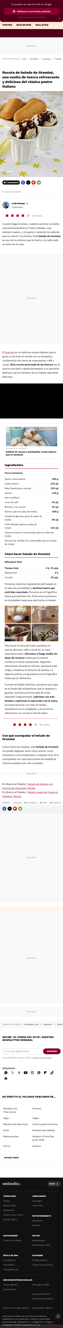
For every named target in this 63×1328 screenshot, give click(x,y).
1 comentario (12, 182)
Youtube (25, 1072)
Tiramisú (56, 802)
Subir (52, 1184)
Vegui (6, 1118)
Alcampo (47, 59)
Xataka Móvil (9, 1205)
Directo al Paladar (12, 1240)
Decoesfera (9, 1265)
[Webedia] (11, 1185)
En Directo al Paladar (16, 448)
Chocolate (32, 802)
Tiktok (52, 1072)
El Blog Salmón (39, 1260)
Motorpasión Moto (41, 1245)
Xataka (6, 1201)
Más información (49, 1325)
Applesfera (8, 1210)
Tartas (7, 24)
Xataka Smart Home (13, 1215)
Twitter (28, 182)
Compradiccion (10, 1269)
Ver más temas (11, 1158)
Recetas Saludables (43, 1130)
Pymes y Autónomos (42, 1265)
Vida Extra (37, 1205)
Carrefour (34, 59)
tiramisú (9, 352)
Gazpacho (48, 1024)
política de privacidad (41, 1058)
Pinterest (38, 1072)
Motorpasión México (42, 1308)
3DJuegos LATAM (40, 1285)
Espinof (36, 1225)
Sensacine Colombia (42, 1298)
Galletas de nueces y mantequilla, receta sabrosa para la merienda (31, 453)
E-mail (39, 182)
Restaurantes (10, 1136)
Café (44, 802)
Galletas (41, 24)
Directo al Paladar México (16, 1308)
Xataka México (10, 1285)
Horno (6, 1146)
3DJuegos (37, 1201)
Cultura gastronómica (44, 1124)
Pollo (6, 1130)
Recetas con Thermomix (10, 1110)
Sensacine (37, 1220)
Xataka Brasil (9, 1289)
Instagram (32, 1072)
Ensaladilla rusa (31, 1024)
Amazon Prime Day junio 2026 (43, 1138)
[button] (20, 203)
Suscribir (52, 1051)
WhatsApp (6, 1072)
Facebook (23, 182)
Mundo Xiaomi (10, 1219)
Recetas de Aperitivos (15, 1124)
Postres (17, 802)
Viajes (35, 1118)
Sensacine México (41, 1294)
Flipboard (34, 182)
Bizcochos (23, 24)
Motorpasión (38, 1240)
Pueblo (58, 59)
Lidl (23, 59)
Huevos (36, 1146)
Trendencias (9, 1260)
